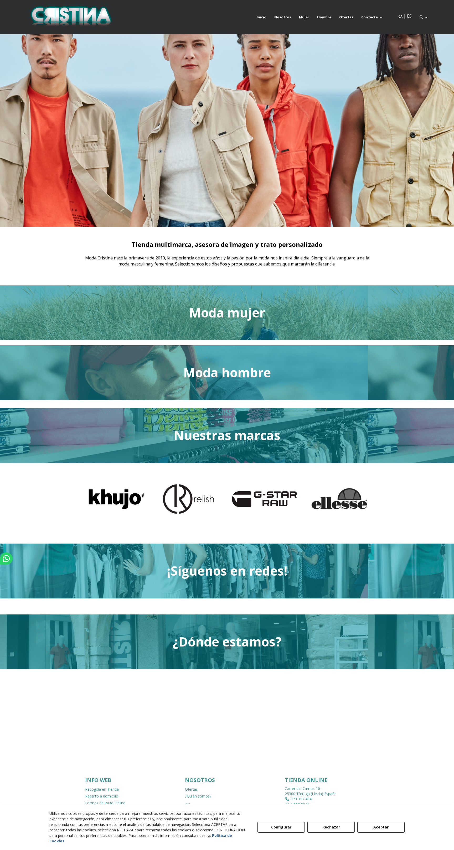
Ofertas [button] (191, 789)
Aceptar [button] (381, 827)
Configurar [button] (281, 827)
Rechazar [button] (331, 827)
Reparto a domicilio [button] (101, 796)
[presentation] (83, 503)
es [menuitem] (409, 16)
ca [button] (400, 16)
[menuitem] (261, 17)
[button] (71, 17)
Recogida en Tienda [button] (102, 789)
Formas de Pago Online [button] (105, 802)
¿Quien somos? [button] (198, 796)
